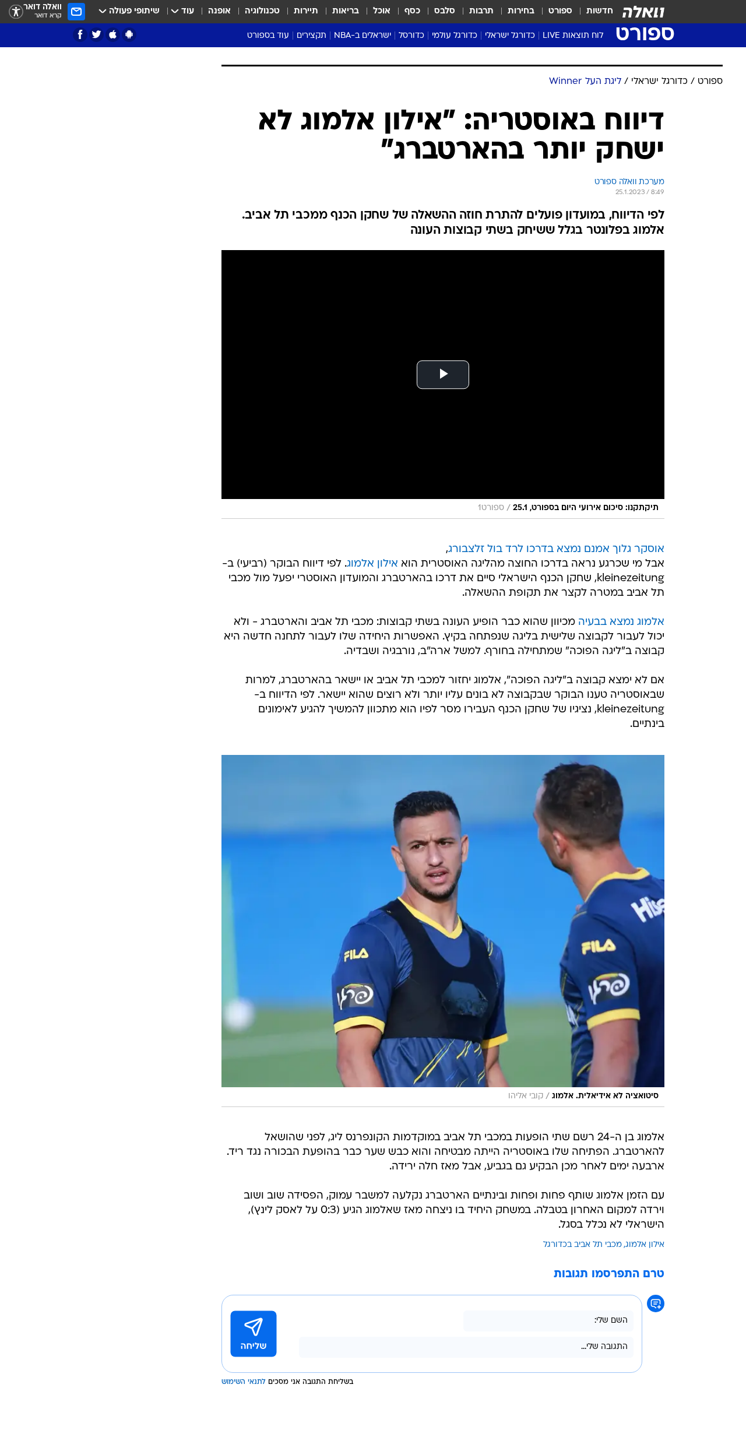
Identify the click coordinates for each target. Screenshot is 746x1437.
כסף (412, 11)
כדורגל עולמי (454, 36)
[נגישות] (16, 12)
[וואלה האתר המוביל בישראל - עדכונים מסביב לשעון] (643, 11)
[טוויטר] (96, 34)
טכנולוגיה (262, 11)
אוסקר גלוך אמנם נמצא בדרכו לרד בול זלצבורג (556, 549)
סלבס (444, 11)
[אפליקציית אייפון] (112, 34)
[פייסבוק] (80, 34)
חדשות (599, 11)
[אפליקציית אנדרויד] (129, 34)
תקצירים (311, 36)
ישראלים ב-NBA (362, 36)
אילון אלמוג (372, 564)
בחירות (521, 11)
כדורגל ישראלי (510, 36)
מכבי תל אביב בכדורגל (582, 1245)
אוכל (381, 11)
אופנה (219, 11)
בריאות (345, 11)
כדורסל (411, 36)
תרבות (481, 11)
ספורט (560, 11)
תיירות (306, 11)
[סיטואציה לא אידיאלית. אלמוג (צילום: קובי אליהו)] (442, 931)
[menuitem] (592, 11)
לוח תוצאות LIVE (573, 36)
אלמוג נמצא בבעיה (621, 622)
